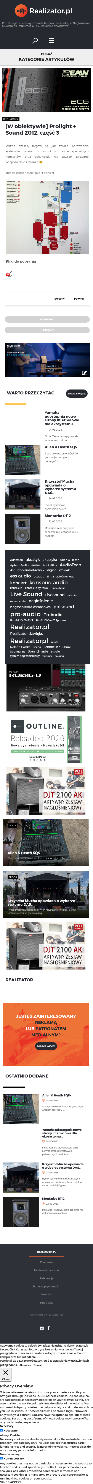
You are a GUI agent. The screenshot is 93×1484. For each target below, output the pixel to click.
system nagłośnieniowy (25, 655)
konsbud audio (48, 582)
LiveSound (55, 594)
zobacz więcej (76, 393)
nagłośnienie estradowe (30, 607)
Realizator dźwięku (26, 633)
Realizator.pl (29, 626)
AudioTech (70, 564)
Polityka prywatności (46, 1286)
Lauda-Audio (58, 588)
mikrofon (72, 595)
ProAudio (53, 614)
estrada (39, 576)
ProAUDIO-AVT (21, 620)
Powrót (79, 298)
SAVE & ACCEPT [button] (10, 1482)
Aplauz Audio (19, 565)
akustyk (33, 559)
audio (35, 565)
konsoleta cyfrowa (36, 587)
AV (12, 570)
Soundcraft (17, 651)
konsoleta (16, 587)
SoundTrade (38, 651)
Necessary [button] (6, 1425)
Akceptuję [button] (25, 1365)
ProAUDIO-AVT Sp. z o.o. (51, 620)
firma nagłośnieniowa (60, 576)
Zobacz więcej (46, 1046)
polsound (63, 606)
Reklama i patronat (46, 1270)
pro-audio (25, 613)
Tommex (47, 655)
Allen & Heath (69, 560)
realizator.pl (55, 1314)
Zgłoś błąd (46, 1302)
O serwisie (46, 1262)
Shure (67, 647)
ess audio (20, 575)
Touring (59, 655)
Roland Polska (20, 647)
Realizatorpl (29, 640)
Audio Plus (50, 565)
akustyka (50, 559)
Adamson (16, 559)
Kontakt (46, 1294)
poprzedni (47, 319)
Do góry (60, 298)
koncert (18, 582)
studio (55, 651)
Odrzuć (38, 1365)
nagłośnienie (41, 600)
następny (47, 330)
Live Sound (26, 593)
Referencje (46, 1278)
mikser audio (18, 601)
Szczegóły (7, 1349)
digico (51, 570)
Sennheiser (52, 647)
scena (37, 646)
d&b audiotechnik (31, 570)
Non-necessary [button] (10, 1454)
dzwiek (64, 570)
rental (55, 642)
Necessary (10, 1430)
